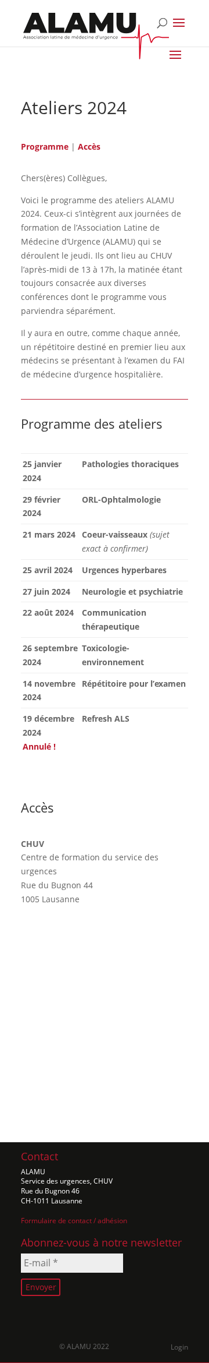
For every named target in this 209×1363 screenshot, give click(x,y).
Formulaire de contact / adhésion (74, 1221)
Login (179, 1347)
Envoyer (41, 1287)
